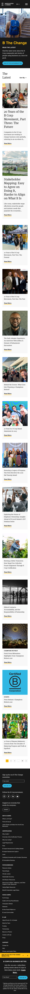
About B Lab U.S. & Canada (9, 920)
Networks (4, 906)
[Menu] (26, 4)
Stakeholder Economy (8, 877)
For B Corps (5, 898)
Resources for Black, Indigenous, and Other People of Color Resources (13, 883)
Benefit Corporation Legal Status (10, 890)
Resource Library (6, 868)
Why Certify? (5, 834)
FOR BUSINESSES (7, 865)
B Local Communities (8, 912)
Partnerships (5, 929)
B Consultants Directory (8, 860)
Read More (7, 143)
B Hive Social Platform (8, 909)
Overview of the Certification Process (12, 837)
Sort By (22, 78)
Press (4, 937)
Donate (6, 809)
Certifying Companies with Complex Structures (14, 857)
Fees (3, 845)
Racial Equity (5, 871)
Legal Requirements (7, 843)
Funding (4, 926)
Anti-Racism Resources (8, 879)
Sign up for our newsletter (13, 63)
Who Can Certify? (7, 840)
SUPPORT (5, 942)
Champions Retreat (7, 903)
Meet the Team (6, 923)
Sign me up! (7, 786)
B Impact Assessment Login (9, 851)
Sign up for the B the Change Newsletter (11, 955)
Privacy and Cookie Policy (9, 951)
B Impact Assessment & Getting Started (12, 848)
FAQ (3, 948)
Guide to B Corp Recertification (10, 901)
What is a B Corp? (7, 819)
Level (3, 854)
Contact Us (5, 945)
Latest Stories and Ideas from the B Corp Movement (13, 825)
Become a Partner (7, 932)
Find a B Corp (6, 821)
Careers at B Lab (6, 935)
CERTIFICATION (7, 831)
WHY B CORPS (6, 816)
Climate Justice (6, 874)
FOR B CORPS (6, 895)
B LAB (4, 917)
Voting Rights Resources (8, 887)
